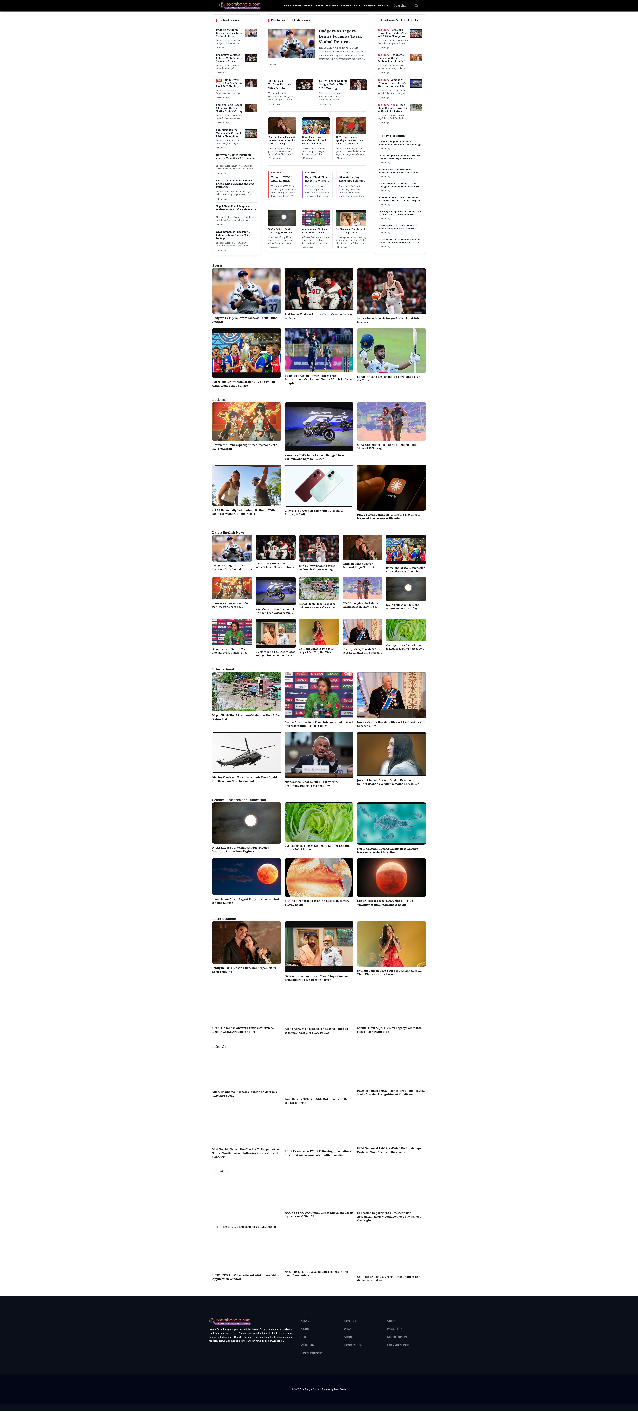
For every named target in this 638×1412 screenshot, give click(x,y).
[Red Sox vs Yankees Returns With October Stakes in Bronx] (251, 61)
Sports (346, 5)
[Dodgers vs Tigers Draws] (251, 36)
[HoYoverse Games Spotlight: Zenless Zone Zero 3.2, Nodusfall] (416, 60)
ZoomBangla (340, 1389)
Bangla (383, 5)
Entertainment (364, 5)
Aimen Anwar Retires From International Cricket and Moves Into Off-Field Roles (315, 234)
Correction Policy (353, 1344)
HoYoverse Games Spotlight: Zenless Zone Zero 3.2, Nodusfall (236, 156)
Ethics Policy (307, 1344)
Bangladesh (292, 5)
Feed (303, 1336)
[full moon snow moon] (282, 225)
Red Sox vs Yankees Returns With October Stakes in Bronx (229, 58)
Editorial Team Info (397, 1336)
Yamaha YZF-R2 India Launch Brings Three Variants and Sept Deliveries (235, 184)
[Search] (416, 5)
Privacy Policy (394, 1328)
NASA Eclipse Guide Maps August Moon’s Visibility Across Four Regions (280, 234)
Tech (319, 5)
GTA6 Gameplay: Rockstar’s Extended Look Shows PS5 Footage (233, 235)
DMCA (347, 1328)
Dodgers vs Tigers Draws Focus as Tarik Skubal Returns (229, 33)
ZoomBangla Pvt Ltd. (310, 1389)
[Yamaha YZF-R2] (416, 87)
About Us (306, 1320)
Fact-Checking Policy (398, 1344)
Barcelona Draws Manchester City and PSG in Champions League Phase (228, 134)
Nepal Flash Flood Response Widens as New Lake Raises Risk (236, 208)
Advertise (306, 1328)
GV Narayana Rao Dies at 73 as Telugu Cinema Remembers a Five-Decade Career (350, 234)
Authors (348, 1336)
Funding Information (311, 1352)
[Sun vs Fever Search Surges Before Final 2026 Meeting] (251, 87)
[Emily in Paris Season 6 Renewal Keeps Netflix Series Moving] (251, 111)
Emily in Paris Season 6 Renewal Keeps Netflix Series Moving (229, 108)
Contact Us (350, 1320)
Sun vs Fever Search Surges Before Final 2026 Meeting (229, 83)
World (308, 5)
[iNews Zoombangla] (240, 5)
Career (391, 1320)
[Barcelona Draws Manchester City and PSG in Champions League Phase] (251, 137)
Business (331, 5)
